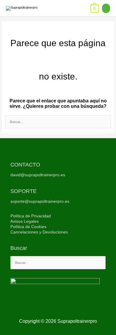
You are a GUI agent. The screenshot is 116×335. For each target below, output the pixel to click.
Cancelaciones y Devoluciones (39, 232)
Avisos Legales (24, 221)
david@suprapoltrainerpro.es (37, 175)
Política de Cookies (28, 227)
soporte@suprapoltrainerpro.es (39, 201)
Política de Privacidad (30, 216)
